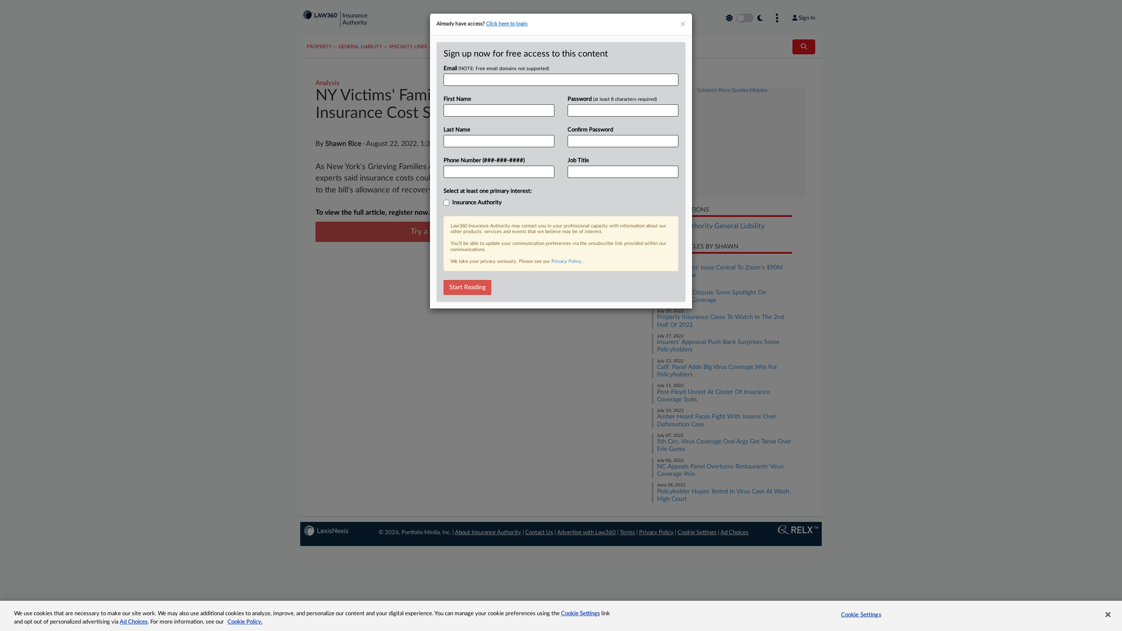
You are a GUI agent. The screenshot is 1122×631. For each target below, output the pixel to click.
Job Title (578, 160)
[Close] (1108, 614)
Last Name (457, 130)
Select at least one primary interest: (488, 191)
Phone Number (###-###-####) (484, 160)
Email (496, 68)
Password (612, 99)
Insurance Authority (477, 203)
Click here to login (507, 23)
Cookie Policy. (245, 622)
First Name (457, 99)
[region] (561, 616)
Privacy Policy (566, 261)
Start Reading (467, 287)
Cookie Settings (580, 614)
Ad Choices (134, 622)
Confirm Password (590, 130)
